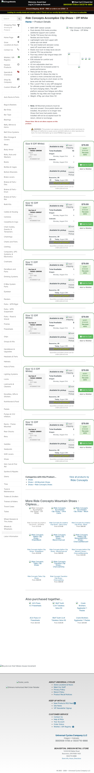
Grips (6, 336)
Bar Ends (7, 110)
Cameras (7, 217)
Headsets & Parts (11, 356)
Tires (6, 484)
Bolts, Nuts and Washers (10, 155)
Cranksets (8, 262)
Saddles (7, 444)
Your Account (59, 722)
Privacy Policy (59, 690)
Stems (6, 476)
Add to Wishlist (86, 169)
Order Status (59, 724)
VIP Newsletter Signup (63, 708)
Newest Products (7, 66)
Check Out (88, 2)
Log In (30, 4)
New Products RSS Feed (64, 703)
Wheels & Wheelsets (8, 527)
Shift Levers (8, 454)
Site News (58, 706)
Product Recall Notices (63, 694)
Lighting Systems (11, 374)
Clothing (7, 247)
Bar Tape (7, 115)
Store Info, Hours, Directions (71, 758)
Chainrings (8, 237)
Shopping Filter (10, 25)
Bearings (7, 120)
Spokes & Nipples (11, 471)
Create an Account (42, 4)
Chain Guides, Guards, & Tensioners (9, 229)
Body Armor (8, 149)
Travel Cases (9, 506)
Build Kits (7, 204)
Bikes (6, 144)
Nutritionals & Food (11, 401)
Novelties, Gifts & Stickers (11, 395)
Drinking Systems (11, 277)
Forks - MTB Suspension (9, 310)
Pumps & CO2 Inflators (9, 415)
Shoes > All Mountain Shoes (39, 482)
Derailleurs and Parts (10, 270)
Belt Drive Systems (11, 132)
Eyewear (7, 291)
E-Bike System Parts (10, 285)
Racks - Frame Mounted (10, 425)
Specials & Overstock (8, 73)
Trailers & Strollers (11, 496)
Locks (6, 379)
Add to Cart (87, 165)
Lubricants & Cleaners (9, 385)
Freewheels (8, 329)
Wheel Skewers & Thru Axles (11, 520)
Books (6, 162)
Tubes (6, 511)
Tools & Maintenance (9, 490)
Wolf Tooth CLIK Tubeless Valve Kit (59, 619)
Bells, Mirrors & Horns (10, 126)
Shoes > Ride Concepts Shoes (40, 484)
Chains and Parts (11, 242)
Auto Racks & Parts (11, 97)
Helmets (7, 361)
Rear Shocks (9, 431)
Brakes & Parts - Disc (10, 183)
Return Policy (59, 692)
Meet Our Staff (60, 687)
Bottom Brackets (10, 172)
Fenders (7, 299)
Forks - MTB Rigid (11, 304)
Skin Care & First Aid (10, 465)
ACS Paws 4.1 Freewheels (35, 619)
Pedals (6, 409)
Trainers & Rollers (11, 501)
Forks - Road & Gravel (10, 317)
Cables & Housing (11, 212)
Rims (6, 436)
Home (28, 21)
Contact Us (8, 50)
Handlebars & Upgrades (9, 350)
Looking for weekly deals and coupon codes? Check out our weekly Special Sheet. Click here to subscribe (47, 12)
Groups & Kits (9, 341)
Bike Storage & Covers (10, 138)
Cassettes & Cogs (11, 222)
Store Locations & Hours (11, 43)
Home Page (8, 37)
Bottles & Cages (10, 167)
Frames (7, 324)
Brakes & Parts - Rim (10, 198)
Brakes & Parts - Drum (10, 190)
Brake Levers (9, 177)
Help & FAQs (59, 719)
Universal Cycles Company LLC (71, 735)
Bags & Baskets (10, 105)
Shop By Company (8, 81)
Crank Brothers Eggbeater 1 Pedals (82, 619)
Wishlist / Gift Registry (9, 58)
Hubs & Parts (9, 366)
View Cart (78, 2)
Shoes (6, 459)
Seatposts (8, 449)
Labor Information (11, 536)
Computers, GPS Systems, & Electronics (10, 254)
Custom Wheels (10, 87)
